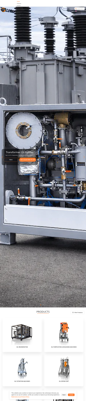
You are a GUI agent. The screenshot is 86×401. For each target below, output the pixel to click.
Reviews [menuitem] (19, 14)
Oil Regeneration (22, 347)
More (10, 159)
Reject (64, 394)
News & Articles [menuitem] (20, 9)
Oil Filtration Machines (22, 381)
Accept (71, 394)
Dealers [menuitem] (19, 5)
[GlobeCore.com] (3, 10)
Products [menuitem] (19, 3)
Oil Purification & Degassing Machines (64, 347)
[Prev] (3, 157)
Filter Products (77, 312)
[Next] (83, 157)
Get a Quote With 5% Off (27, 159)
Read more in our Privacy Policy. (20, 396)
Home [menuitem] (18, 1)
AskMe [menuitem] (18, 16)
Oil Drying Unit (64, 381)
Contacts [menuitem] (19, 18)
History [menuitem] (18, 12)
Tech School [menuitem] (20, 7)
